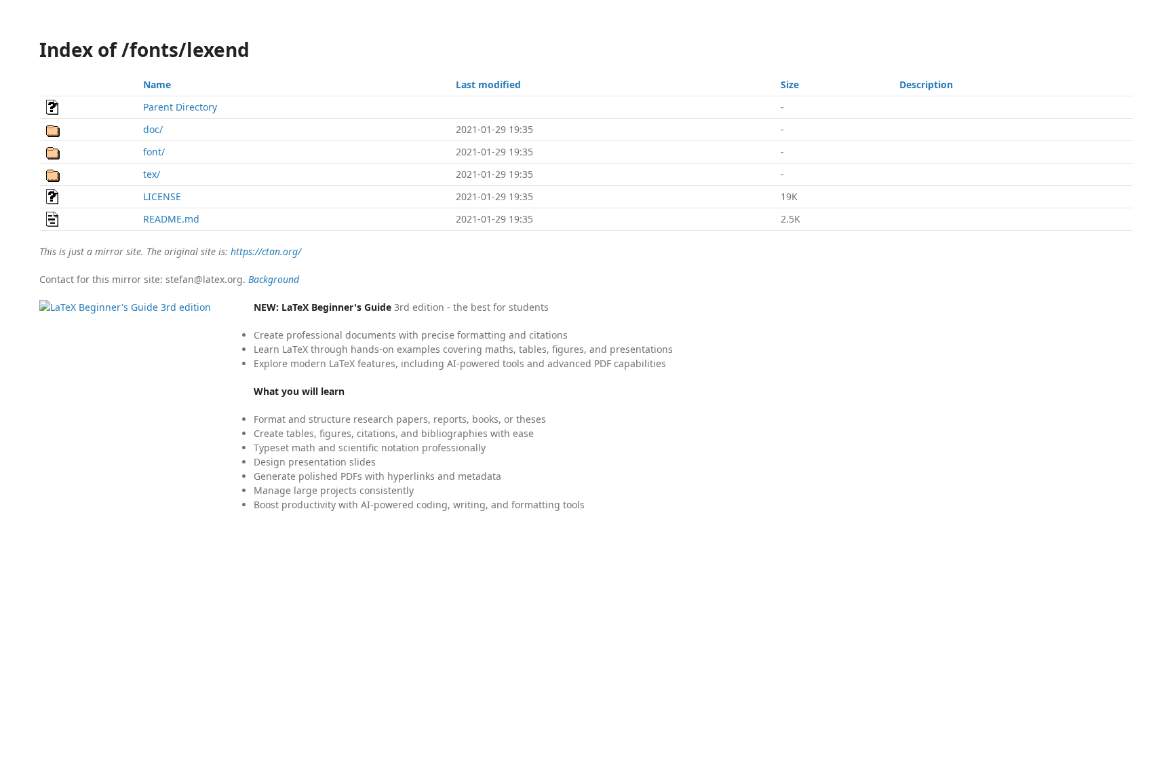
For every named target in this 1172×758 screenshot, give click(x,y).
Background (273, 279)
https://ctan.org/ (266, 251)
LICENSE (162, 196)
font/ (154, 151)
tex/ (151, 174)
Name (157, 84)
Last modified (488, 84)
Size (790, 84)
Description (926, 84)
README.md (171, 218)
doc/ (153, 129)
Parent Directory (180, 106)
